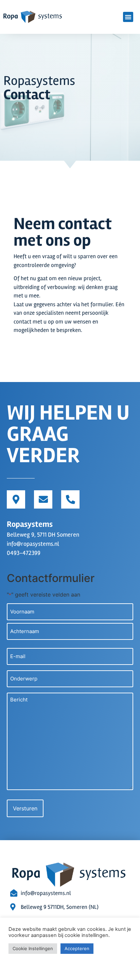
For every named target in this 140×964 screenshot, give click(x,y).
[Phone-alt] (70, 499)
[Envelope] (43, 499)
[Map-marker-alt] (16, 499)
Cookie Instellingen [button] (33, 948)
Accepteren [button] (77, 948)
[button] (128, 17)
